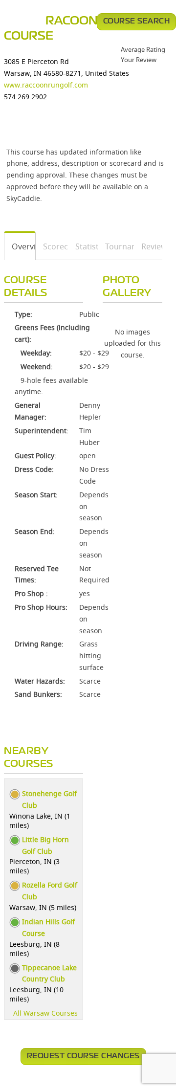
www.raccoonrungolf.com (46, 84)
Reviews (148, 246)
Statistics (83, 246)
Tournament (116, 246)
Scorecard (52, 246)
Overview (20, 246)
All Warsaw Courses (45, 1013)
